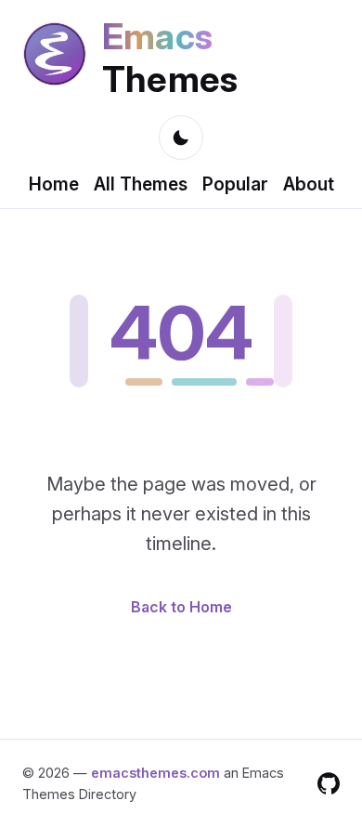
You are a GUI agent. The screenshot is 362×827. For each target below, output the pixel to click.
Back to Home (181, 606)
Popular (235, 184)
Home (54, 184)
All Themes (140, 184)
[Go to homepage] (54, 57)
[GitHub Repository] (328, 783)
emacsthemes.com (155, 773)
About (308, 184)
